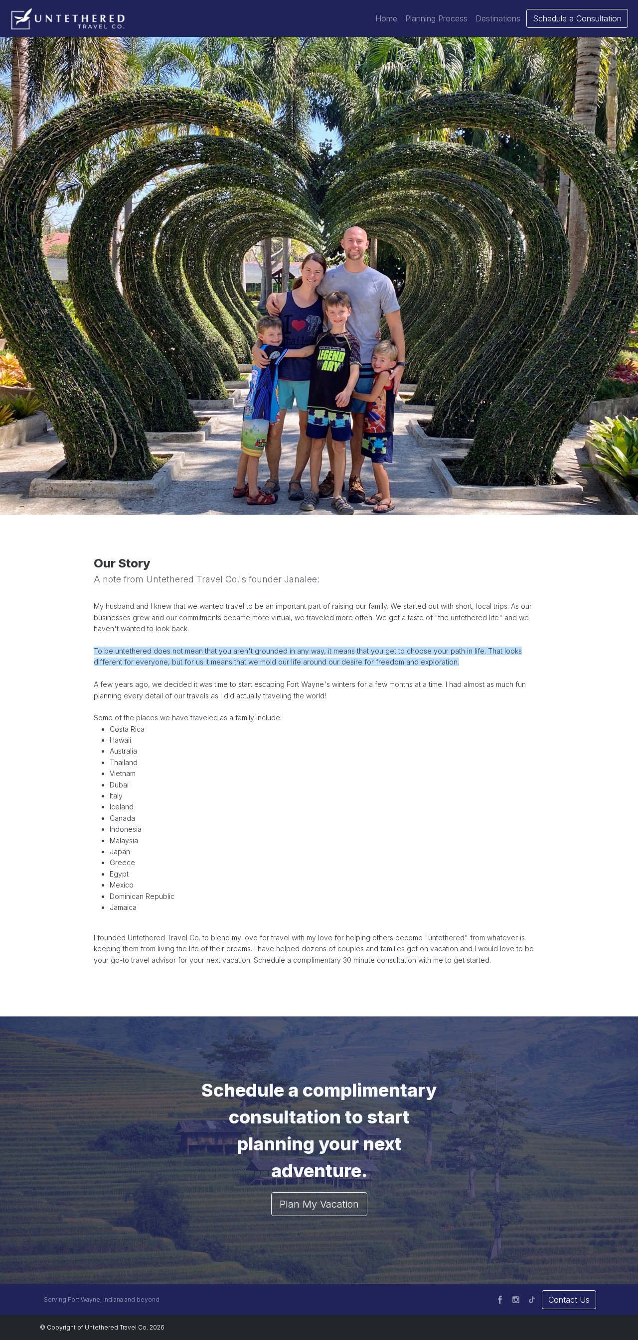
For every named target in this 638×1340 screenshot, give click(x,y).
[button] (386, 18)
